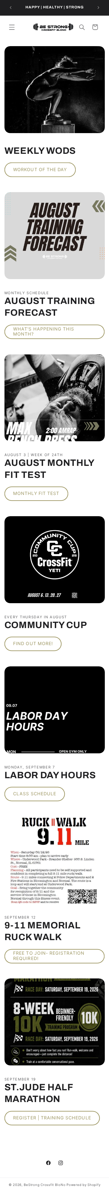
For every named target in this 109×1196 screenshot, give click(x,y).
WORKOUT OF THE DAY (40, 169)
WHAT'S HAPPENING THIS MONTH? (43, 331)
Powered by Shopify (83, 1185)
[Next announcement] (98, 7)
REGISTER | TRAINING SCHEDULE (52, 1117)
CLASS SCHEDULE (34, 793)
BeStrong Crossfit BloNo (45, 1185)
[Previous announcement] (10, 7)
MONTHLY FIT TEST (36, 493)
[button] (11, 27)
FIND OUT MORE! (33, 643)
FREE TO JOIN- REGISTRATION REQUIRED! (48, 955)
